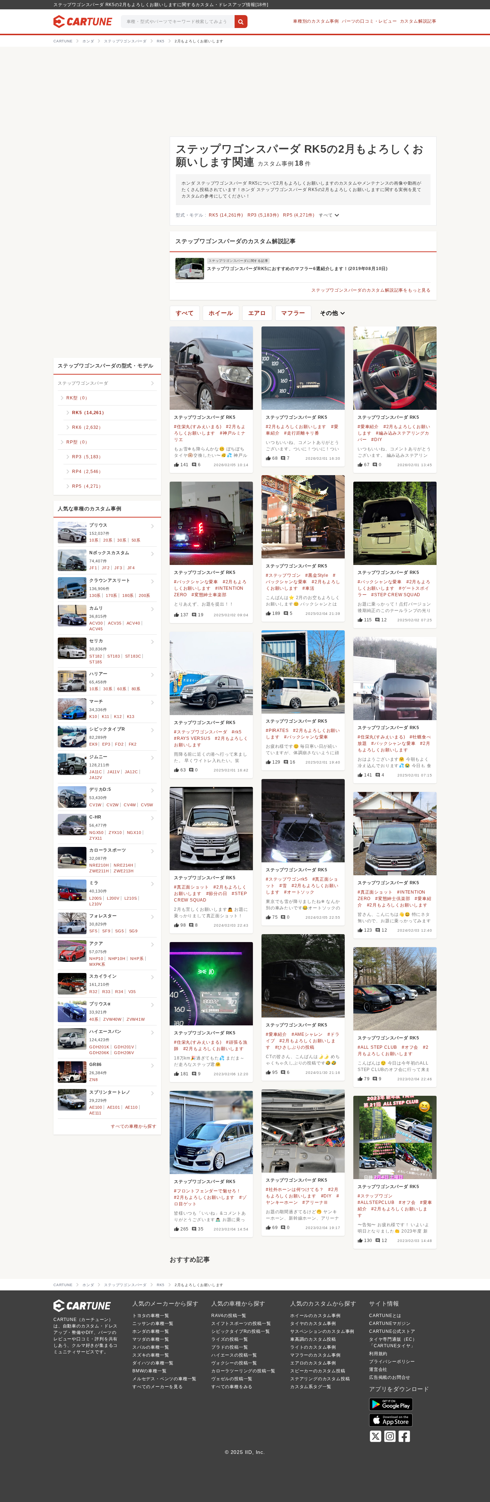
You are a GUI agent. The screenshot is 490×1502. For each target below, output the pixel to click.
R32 (93, 991)
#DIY (376, 439)
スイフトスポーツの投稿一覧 (241, 1323)
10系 (93, 540)
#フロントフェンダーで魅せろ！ (207, 1190)
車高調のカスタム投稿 (313, 1339)
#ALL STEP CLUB (377, 1047)
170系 (111, 595)
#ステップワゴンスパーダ (200, 731)
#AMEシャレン (307, 1034)
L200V (113, 898)
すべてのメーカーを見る (157, 1386)
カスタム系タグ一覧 (310, 1386)
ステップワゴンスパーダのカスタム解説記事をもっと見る (371, 290)
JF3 (118, 568)
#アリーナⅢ (315, 1202)
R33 (106, 991)
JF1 (93, 568)
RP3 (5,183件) (263, 215)
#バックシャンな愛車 (196, 581)
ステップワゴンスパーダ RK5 (205, 417)
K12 (118, 716)
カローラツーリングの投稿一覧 (243, 1370)
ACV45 (96, 629)
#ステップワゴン (283, 575)
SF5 (93, 931)
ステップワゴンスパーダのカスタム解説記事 (235, 241)
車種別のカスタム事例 (316, 21)
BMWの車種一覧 (149, 1370)
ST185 (95, 662)
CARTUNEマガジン (390, 1323)
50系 (136, 540)
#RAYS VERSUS (192, 738)
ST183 (113, 656)
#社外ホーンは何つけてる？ (295, 1189)
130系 (95, 595)
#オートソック (299, 892)
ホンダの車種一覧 (150, 1331)
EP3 (106, 744)
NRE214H (123, 865)
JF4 (131, 568)
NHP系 (136, 958)
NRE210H (99, 865)
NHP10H (117, 958)
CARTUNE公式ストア (392, 1331)
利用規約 (378, 1353)
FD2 (119, 744)
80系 (136, 689)
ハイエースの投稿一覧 (234, 1355)
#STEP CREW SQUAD (395, 594)
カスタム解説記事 (418, 21)
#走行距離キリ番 (301, 433)
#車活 (308, 588)
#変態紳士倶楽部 (392, 898)
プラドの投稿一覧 (229, 1347)
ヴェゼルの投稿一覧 (232, 1378)
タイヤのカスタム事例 (313, 1323)
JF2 (105, 568)
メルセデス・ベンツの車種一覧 (164, 1378)
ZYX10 (115, 832)
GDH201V (124, 1047)
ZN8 (93, 1079)
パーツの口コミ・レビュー (369, 21)
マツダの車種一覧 (150, 1339)
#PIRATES (277, 730)
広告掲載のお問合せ (389, 1377)
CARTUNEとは (385, 1315)
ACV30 (96, 623)
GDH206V (124, 1053)
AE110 (131, 1107)
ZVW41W (136, 1019)
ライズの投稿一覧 (229, 1339)
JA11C (95, 772)
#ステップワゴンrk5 (287, 879)
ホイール (221, 313)
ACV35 (115, 623)
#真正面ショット (191, 887)
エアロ (257, 313)
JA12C (131, 772)
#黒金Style (316, 575)
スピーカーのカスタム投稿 (317, 1370)
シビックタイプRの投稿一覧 (240, 1331)
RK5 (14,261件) (226, 215)
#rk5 (236, 731)
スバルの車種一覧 (150, 1347)
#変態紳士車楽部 (209, 594)
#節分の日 (216, 893)
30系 (121, 540)
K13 (131, 716)
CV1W (95, 805)
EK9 (93, 744)
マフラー (293, 313)
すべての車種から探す (134, 1126)
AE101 (113, 1107)
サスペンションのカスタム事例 (322, 1331)
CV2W (113, 805)
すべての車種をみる (232, 1386)
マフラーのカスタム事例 (315, 1355)
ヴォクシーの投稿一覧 (234, 1363)
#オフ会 (410, 1047)
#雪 (283, 885)
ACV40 (133, 623)
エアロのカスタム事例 (313, 1363)
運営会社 (378, 1369)
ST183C (133, 656)
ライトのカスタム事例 (313, 1347)
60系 (121, 689)
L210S (130, 898)
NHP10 (96, 958)
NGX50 (96, 832)
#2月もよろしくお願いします (296, 426)
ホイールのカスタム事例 (315, 1315)
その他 (333, 313)
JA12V (95, 777)
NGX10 (134, 832)
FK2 (133, 744)
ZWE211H (99, 871)
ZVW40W (112, 1019)
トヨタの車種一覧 (150, 1315)
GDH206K (99, 1053)
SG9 (133, 931)
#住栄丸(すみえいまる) (198, 426)
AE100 (95, 1107)
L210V (95, 904)
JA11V (113, 772)
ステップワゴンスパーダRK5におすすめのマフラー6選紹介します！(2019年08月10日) (297, 268)
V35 (132, 991)
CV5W (147, 805)
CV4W (130, 805)
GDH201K (99, 1047)
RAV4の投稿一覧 (228, 1315)
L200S (95, 898)
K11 (105, 716)
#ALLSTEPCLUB (376, 1202)
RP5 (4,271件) (299, 215)
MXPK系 (97, 964)
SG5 (119, 931)
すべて (330, 215)
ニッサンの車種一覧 (153, 1323)
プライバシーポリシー (392, 1361)
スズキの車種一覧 (150, 1355)
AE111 (95, 1113)
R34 (119, 991)
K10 (93, 716)
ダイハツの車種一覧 (153, 1363)
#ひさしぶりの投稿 (295, 1047)
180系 (128, 595)
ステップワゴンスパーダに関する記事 (238, 261)
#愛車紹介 (368, 426)
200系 (144, 595)
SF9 (106, 931)
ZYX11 (95, 838)
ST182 (95, 656)
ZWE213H (124, 871)
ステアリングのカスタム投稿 (320, 1378)
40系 (93, 1019)
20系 (107, 540)
